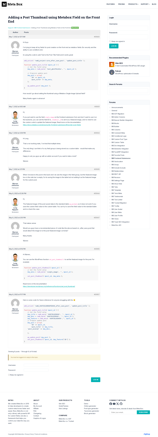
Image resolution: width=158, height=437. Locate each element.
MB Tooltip (115, 206)
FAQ (34, 411)
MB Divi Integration (118, 145)
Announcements (117, 107)
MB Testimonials (117, 196)
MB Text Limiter (117, 200)
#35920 (97, 37)
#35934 (97, 133)
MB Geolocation (117, 161)
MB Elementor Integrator (120, 149)
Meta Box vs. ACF (65, 419)
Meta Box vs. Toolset (66, 421)
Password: (12, 370)
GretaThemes (63, 406)
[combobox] (128, 90)
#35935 (97, 169)
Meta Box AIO (116, 225)
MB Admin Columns (118, 117)
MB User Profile (117, 215)
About (35, 404)
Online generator (90, 406)
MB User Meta (117, 212)
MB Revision (116, 177)
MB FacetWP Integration (120, 152)
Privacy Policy (29, 434)
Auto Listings (63, 408)
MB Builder (115, 126)
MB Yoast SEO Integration (121, 222)
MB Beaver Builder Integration (122, 120)
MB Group (115, 165)
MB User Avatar (117, 209)
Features (111, 4)
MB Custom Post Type (119, 139)
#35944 (97, 193)
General (114, 110)
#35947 (97, 217)
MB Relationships (118, 171)
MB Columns (116, 130)
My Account (37, 406)
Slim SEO (62, 404)
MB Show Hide (117, 184)
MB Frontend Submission (22, 28)
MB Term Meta (117, 193)
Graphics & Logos (39, 418)
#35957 (97, 294)
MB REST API (116, 174)
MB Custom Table (118, 142)
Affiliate (36, 408)
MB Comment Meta (118, 133)
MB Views (115, 219)
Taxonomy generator (91, 411)
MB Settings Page (118, 180)
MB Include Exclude (119, 168)
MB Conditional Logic (119, 136)
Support (144, 4)
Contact (36, 416)
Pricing (121, 4)
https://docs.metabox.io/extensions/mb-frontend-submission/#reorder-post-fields (52, 125)
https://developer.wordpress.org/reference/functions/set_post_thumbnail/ (49, 286)
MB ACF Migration (118, 114)
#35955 (97, 249)
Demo (86, 404)
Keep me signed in (16, 375)
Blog (154, 4)
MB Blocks (115, 123)
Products (132, 4)
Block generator (90, 413)
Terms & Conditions (41, 434)
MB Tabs (115, 187)
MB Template (116, 190)
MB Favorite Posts (118, 155)
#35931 (97, 106)
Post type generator (91, 408)
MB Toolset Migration (119, 203)
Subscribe (143, 412)
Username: (12, 365)
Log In (95, 380)
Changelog (37, 413)
